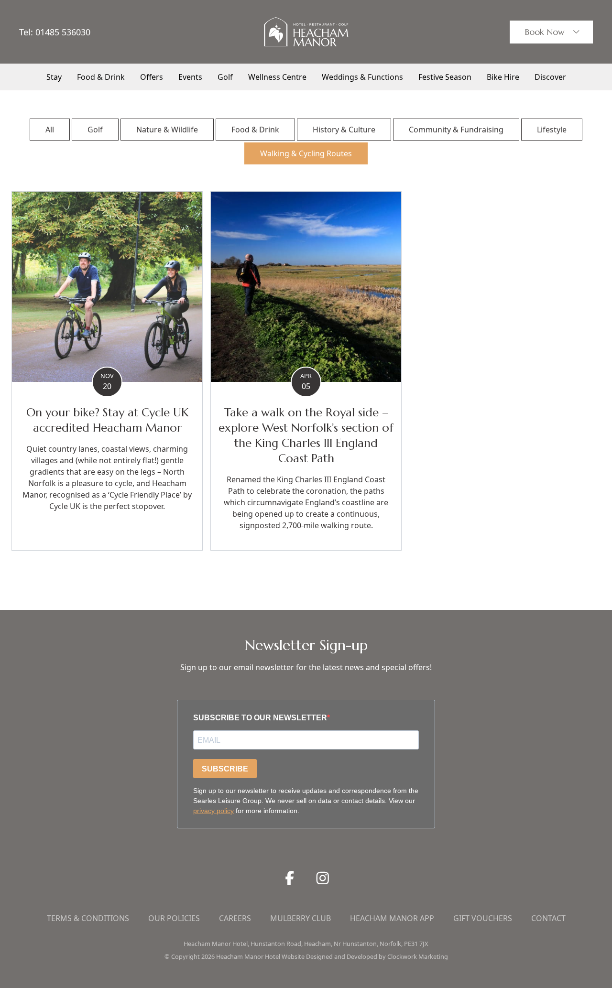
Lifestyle (552, 129)
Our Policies (174, 918)
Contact (548, 918)
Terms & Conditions (88, 918)
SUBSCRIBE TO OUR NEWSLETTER (260, 718)
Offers (151, 77)
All (49, 129)
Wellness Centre (277, 77)
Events (190, 77)
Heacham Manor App (392, 918)
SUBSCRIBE (225, 769)
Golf (225, 77)
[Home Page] (306, 31)
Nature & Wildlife (167, 129)
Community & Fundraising (456, 129)
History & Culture (344, 129)
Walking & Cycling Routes (306, 153)
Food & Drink (101, 77)
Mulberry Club (300, 918)
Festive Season (444, 77)
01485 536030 (62, 32)
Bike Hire (503, 77)
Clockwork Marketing (417, 956)
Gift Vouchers (482, 918)
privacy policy (213, 810)
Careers (235, 918)
